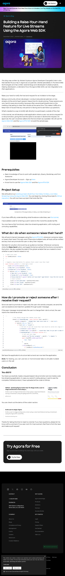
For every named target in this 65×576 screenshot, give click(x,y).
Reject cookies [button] (17, 568)
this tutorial (54, 217)
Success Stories (39, 511)
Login (36, 519)
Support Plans (39, 525)
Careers (11, 534)
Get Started (38, 528)
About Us (11, 519)
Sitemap (54, 557)
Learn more (6, 564)
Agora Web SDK (7, 121)
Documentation (39, 531)
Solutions (37, 505)
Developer (29, 36)
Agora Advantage (40, 498)
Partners (37, 508)
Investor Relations (14, 541)
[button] (16, 571)
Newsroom (12, 537)
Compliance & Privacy (15, 525)
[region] (32, 271)
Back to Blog (10, 16)
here (33, 179)
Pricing (37, 522)
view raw (60, 289)
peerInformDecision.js (8, 350)
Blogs (10, 522)
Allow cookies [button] (7, 568)
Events (11, 531)
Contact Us (12, 502)
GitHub (18, 289)
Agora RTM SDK (24, 121)
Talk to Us (37, 534)
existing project (21, 194)
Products (37, 501)
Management (12, 528)
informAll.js (5, 289)
